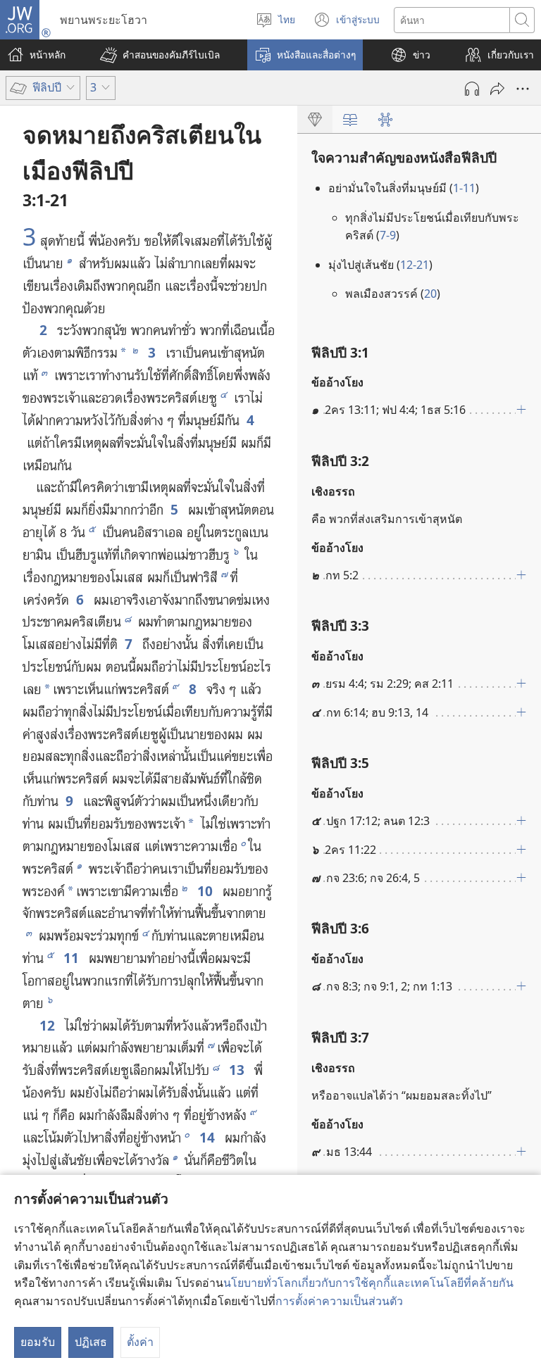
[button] (160, 54)
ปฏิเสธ (91, 1341)
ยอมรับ (37, 1341)
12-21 (414, 264)
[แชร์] (497, 88)
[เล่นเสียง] (472, 88)
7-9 (388, 235)
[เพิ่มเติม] (522, 88)
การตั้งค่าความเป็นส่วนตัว (339, 1301)
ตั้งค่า (140, 1341)
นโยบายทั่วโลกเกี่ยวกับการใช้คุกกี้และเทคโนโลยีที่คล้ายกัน (368, 1282)
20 (430, 293)
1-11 (464, 188)
